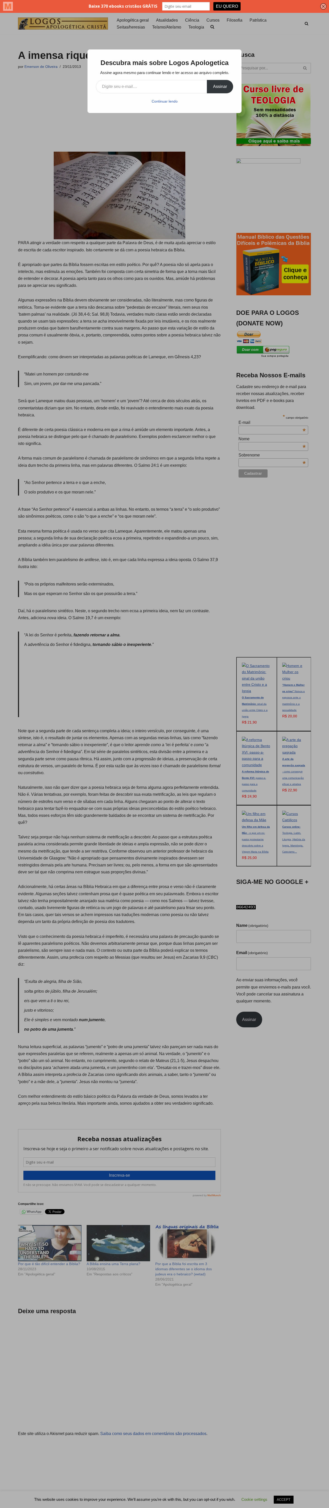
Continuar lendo (165, 101)
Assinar (220, 86)
